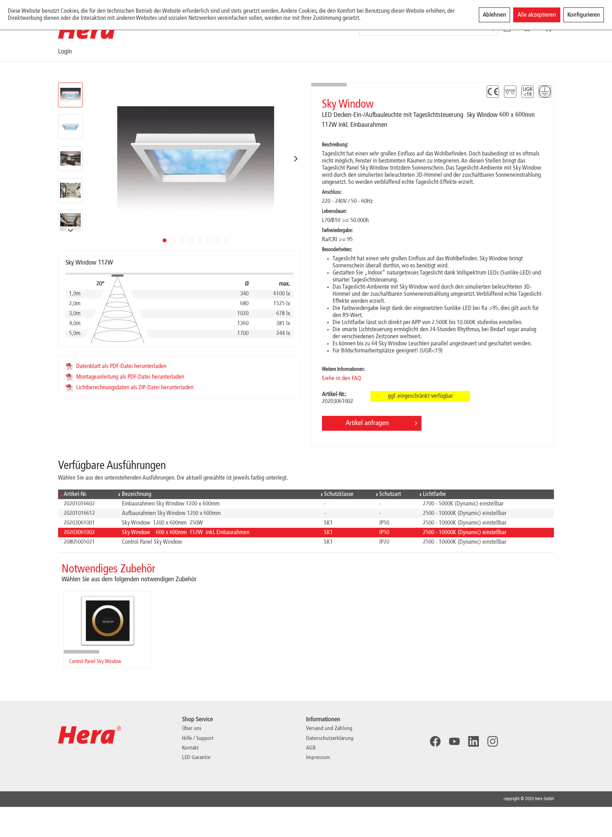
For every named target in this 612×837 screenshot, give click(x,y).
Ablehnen (494, 15)
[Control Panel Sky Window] (108, 621)
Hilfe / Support (198, 738)
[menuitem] (71, 51)
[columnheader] (87, 494)
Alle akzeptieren (536, 15)
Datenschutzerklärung (329, 738)
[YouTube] (454, 741)
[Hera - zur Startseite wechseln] (89, 30)
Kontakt (190, 748)
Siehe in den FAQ (341, 378)
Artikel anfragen (367, 423)
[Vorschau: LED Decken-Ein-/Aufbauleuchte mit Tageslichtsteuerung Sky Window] (70, 95)
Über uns (192, 728)
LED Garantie (196, 757)
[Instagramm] (492, 741)
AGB (311, 748)
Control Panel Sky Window (95, 661)
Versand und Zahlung (329, 728)
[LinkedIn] (473, 741)
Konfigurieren (583, 15)
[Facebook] (435, 741)
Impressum (318, 757)
